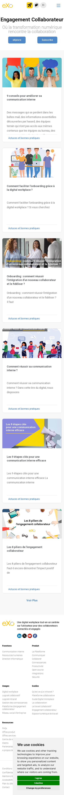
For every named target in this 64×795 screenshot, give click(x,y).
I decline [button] (38, 783)
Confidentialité (9, 772)
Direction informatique (12, 658)
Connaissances (39, 662)
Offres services (9, 735)
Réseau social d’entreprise (14, 712)
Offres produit (8, 732)
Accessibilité (8, 779)
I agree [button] (38, 778)
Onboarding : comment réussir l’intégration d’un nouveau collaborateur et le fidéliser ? (31, 280)
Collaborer (37, 658)
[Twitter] (24, 636)
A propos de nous (10, 750)
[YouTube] (30, 636)
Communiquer (38, 655)
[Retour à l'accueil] (7, 6)
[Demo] (36, 5)
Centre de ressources (12, 739)
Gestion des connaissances (14, 702)
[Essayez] (30, 5)
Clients (5, 743)
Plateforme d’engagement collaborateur (14, 708)
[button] (17, 40)
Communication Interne (13, 651)
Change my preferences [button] (38, 788)
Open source (37, 669)
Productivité (37, 666)
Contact (6, 787)
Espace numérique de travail (45, 713)
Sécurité (35, 677)
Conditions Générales (12, 768)
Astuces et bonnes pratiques (24, 138)
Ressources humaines (12, 655)
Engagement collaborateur (44, 709)
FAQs (4, 728)
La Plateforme (38, 651)
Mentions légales (10, 776)
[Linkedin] (19, 636)
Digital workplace (10, 691)
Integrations (37, 673)
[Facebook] (35, 636)
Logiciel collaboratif (11, 695)
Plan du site (7, 783)
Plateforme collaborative (43, 695)
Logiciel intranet (9, 699)
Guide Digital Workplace (43, 699)
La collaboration (39, 702)
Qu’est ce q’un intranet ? (43, 691)
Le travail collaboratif (41, 706)
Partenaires (7, 746)
